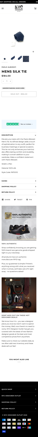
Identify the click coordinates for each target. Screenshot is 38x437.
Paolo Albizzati (9, 67)
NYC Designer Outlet (13, 415)
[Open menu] (5, 8)
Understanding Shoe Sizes (13, 88)
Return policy (8, 192)
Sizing (4, 181)
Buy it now (19, 102)
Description (7, 135)
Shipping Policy (9, 186)
